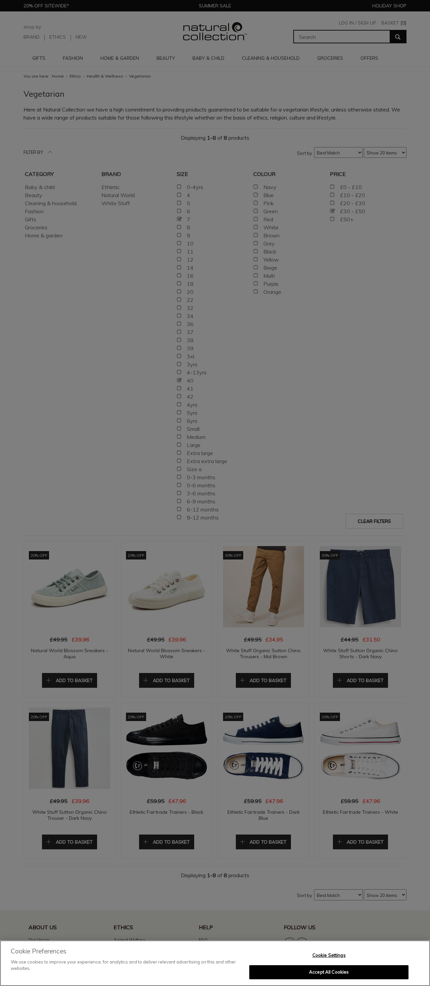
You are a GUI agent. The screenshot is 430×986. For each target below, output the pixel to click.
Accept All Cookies (329, 972)
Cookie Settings (329, 955)
